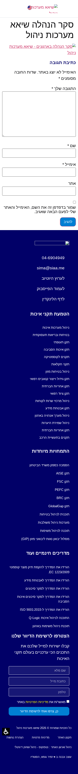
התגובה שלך (64, 88)
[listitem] (39, 328)
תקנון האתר (65, 737)
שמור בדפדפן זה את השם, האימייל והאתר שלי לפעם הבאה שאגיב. (40, 209)
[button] (8, 8)
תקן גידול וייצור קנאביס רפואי (49, 379)
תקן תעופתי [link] (61, 342)
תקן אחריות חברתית (55, 386)
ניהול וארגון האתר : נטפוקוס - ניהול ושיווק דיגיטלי (43, 747)
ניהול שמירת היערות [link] (55, 423)
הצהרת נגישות (14, 737)
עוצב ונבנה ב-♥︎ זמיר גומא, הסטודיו (51, 756)
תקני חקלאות (60, 364)
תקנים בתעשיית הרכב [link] (54, 437)
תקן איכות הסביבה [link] (56, 349)
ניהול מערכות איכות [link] (55, 327)
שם (71, 146)
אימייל (69, 164)
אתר (72, 183)
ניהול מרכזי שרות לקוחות (52, 401)
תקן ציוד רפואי (59, 393)
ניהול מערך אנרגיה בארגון (52, 415)
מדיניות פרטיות (40, 737)
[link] (30, 8)
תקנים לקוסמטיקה (56, 357)
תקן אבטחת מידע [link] (57, 408)
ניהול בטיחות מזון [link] (57, 371)
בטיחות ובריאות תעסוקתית (51, 335)
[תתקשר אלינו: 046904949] (19, 7)
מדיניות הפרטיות (37, 702)
